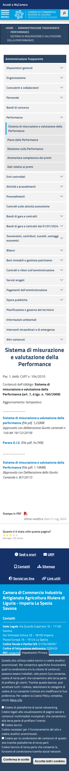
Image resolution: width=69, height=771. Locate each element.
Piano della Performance (22, 140)
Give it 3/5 (10, 535)
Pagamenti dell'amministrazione (26, 290)
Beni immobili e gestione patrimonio (29, 260)
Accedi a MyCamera (15, 4)
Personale (12, 97)
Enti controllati (15, 176)
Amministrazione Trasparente (38, 28)
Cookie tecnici (13, 725)
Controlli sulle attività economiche (27, 206)
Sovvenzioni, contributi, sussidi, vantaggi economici (32, 238)
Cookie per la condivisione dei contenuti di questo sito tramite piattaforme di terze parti (34, 740)
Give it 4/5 (13, 535)
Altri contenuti (15, 339)
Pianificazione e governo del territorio (30, 310)
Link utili (53, 578)
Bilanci (10, 250)
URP (51, 554)
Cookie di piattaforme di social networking (31, 707)
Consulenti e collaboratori (22, 87)
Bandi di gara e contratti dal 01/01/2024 (32, 226)
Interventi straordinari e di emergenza (30, 329)
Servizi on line (23, 578)
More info (16, 700)
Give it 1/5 (4, 535)
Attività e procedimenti (21, 186)
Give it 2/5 (7, 535)
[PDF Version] (26, 513)
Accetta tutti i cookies (50, 761)
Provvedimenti (15, 196)
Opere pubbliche (16, 300)
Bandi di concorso (17, 107)
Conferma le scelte (16, 759)
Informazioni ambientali (21, 319)
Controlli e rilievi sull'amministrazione (30, 270)
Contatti (24, 566)
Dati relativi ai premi (20, 167)
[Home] (36, 14)
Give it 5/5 (16, 535)
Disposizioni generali (19, 68)
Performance (19, 32)
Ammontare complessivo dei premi (29, 158)
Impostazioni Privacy (34, 652)
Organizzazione (16, 78)
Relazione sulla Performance (25, 149)
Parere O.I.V (11, 442)
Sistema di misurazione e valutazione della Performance (35, 128)
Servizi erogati (15, 280)
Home (9, 28)
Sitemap (48, 566)
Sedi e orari (27, 554)
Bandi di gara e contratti (21, 216)
